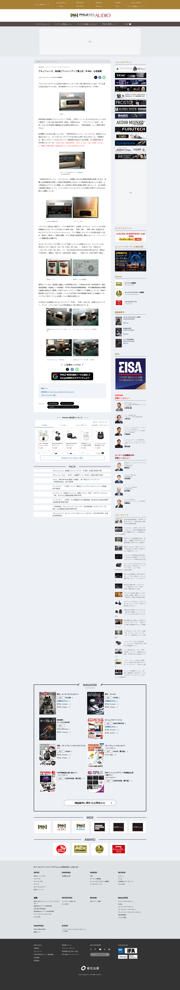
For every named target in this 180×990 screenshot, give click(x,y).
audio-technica (61, 3)
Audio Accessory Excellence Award (132, 294)
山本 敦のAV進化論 (39, 909)
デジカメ (36, 884)
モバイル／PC (38, 881)
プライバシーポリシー (68, 948)
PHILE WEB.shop (62, 729)
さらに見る (121, 884)
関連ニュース (79, 119)
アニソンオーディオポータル (42, 914)
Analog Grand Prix (128, 303)
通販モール (37, 932)
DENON (99, 3)
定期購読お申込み (62, 701)
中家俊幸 (127, 434)
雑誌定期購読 (122, 915)
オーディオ (37, 879)
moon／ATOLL (136, 3)
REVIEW (122, 872)
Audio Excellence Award (129, 285)
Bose (61, 6)
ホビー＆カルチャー (40, 887)
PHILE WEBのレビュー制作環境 (43, 954)
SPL (117, 6)
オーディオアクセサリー (125, 901)
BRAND (93, 897)
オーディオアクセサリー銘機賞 (99, 881)
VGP (91, 876)
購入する (125, 323)
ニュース (43, 61)
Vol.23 (67, 751)
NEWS (36, 872)
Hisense (99, 6)
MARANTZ (80, 3)
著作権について (66, 945)
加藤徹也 (127, 503)
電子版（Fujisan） (62, 707)
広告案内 (36, 948)
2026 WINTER (118, 723)
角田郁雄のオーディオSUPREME (44, 911)
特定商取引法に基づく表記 (70, 951)
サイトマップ (38, 951)
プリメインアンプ (67, 403)
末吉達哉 (127, 478)
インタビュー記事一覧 (68, 901)
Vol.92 (115, 697)
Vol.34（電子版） (119, 751)
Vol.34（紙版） (109, 755)
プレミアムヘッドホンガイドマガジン (129, 912)
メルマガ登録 (122, 917)
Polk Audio (80, 6)
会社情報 (36, 957)
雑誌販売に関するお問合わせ (90, 802)
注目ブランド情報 (95, 901)
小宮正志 (127, 419)
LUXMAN (117, 3)
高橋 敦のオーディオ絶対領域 (43, 906)
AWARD (93, 872)
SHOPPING (39, 925)
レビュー (121, 876)
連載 (36, 897)
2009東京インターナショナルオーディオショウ (57, 392)
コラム (120, 879)
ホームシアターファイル (125, 907)
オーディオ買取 (136, 6)
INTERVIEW (67, 897)
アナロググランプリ (96, 884)
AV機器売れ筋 (66, 876)
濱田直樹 (127, 446)
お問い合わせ (38, 945)
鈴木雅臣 (127, 491)
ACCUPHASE (53, 403)
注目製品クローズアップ (125, 881)
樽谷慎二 (127, 468)
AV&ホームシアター (40, 876)
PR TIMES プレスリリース (70, 954)
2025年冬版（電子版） (73, 778)
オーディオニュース (52, 61)
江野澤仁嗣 (128, 408)
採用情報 (36, 960)
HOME (38, 61)
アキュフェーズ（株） (49, 395)
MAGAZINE (90, 685)
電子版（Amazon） (63, 704)
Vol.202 (68, 697)
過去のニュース (38, 889)
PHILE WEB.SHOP (40, 929)
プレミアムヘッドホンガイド (127, 909)
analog (120, 904)
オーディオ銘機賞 (95, 879)
